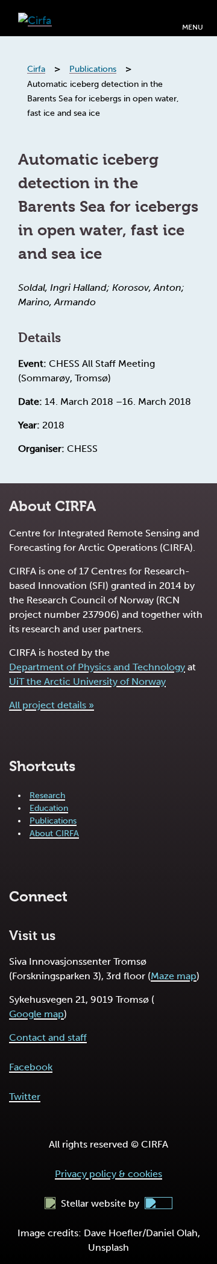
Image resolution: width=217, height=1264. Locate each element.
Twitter (24, 1096)
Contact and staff (48, 1037)
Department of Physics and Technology (97, 667)
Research (47, 795)
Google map (36, 1014)
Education (49, 808)
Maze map (174, 976)
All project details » (51, 705)
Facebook (30, 1067)
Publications (53, 821)
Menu (192, 27)
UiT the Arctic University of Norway (87, 681)
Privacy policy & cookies (108, 1174)
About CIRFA (54, 833)
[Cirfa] (35, 18)
